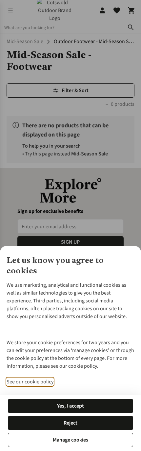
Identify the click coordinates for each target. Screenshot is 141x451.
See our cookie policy (30, 381)
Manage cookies (70, 439)
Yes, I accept (70, 406)
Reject (70, 423)
